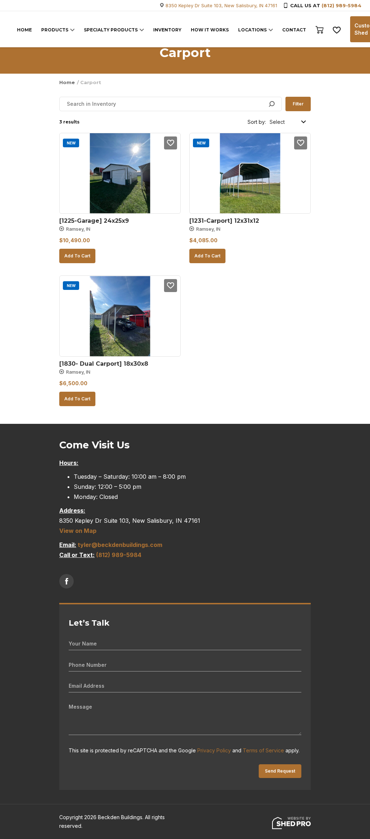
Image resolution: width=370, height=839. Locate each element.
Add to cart (77, 255)
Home (67, 82)
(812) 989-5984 (341, 5)
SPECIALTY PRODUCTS (111, 29)
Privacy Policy (214, 750)
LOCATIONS (252, 29)
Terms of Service (263, 750)
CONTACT (294, 29)
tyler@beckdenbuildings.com (120, 544)
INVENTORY (167, 29)
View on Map (77, 530)
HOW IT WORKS (210, 29)
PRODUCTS (54, 29)
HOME (24, 29)
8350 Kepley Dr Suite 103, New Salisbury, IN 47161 (221, 5)
